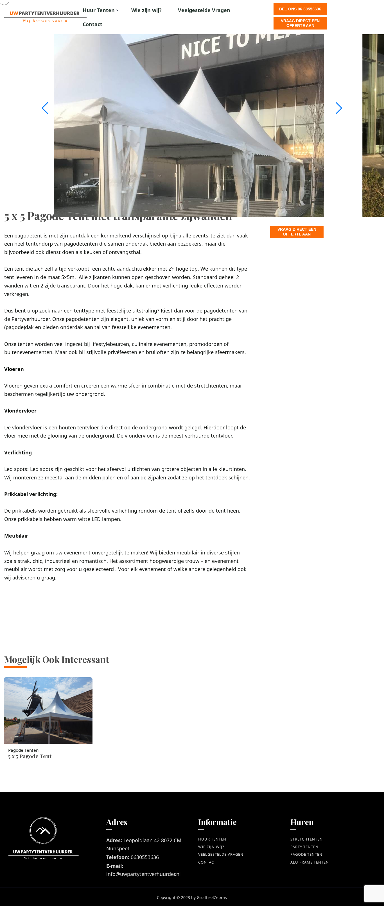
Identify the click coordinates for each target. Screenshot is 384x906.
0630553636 (145, 857)
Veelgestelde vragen (220, 854)
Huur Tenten (99, 10)
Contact (92, 24)
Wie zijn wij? (146, 10)
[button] (339, 108)
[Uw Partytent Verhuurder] (29, 17)
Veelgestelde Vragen (204, 10)
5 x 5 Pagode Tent (29, 756)
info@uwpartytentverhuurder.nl (143, 874)
